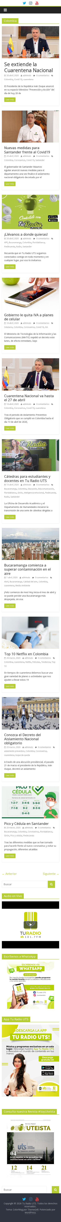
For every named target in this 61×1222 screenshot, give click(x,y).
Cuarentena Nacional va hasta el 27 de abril (29, 397)
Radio (18, 246)
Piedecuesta (9, 246)
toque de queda (22, 755)
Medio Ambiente (22, 585)
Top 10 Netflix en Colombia (26, 653)
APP (6, 242)
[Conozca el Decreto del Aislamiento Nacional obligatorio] (30, 699)
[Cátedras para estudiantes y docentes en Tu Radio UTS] (30, 441)
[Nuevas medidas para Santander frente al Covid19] (30, 112)
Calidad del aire (30, 581)
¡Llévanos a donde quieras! (26, 234)
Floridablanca (39, 242)
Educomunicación (46, 488)
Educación (32, 488)
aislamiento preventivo (14, 751)
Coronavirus (19, 160)
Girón (20, 492)
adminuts (27, 75)
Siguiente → (51, 874)
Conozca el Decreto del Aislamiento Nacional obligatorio (22, 738)
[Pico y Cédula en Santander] (30, 788)
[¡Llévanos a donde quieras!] (30, 196)
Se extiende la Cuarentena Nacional (28, 67)
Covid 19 (18, 79)
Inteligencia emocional (34, 492)
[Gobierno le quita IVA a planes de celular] (30, 279)
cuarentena (28, 79)
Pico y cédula (16, 835)
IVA (46, 327)
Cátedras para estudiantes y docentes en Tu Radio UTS (27, 478)
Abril (6, 581)
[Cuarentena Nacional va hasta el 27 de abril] (30, 360)
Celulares (8, 327)
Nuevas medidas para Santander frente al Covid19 (27, 149)
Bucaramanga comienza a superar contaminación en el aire (27, 569)
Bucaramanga (15, 242)
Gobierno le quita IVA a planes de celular (28, 316)
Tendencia (46, 662)
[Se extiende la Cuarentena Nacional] (30, 28)
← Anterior (9, 874)
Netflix (28, 662)
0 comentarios (42, 75)
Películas (36, 662)
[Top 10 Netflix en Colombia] (30, 618)
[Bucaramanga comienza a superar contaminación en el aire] (30, 530)
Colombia (8, 79)
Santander (40, 160)
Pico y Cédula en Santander (26, 823)
